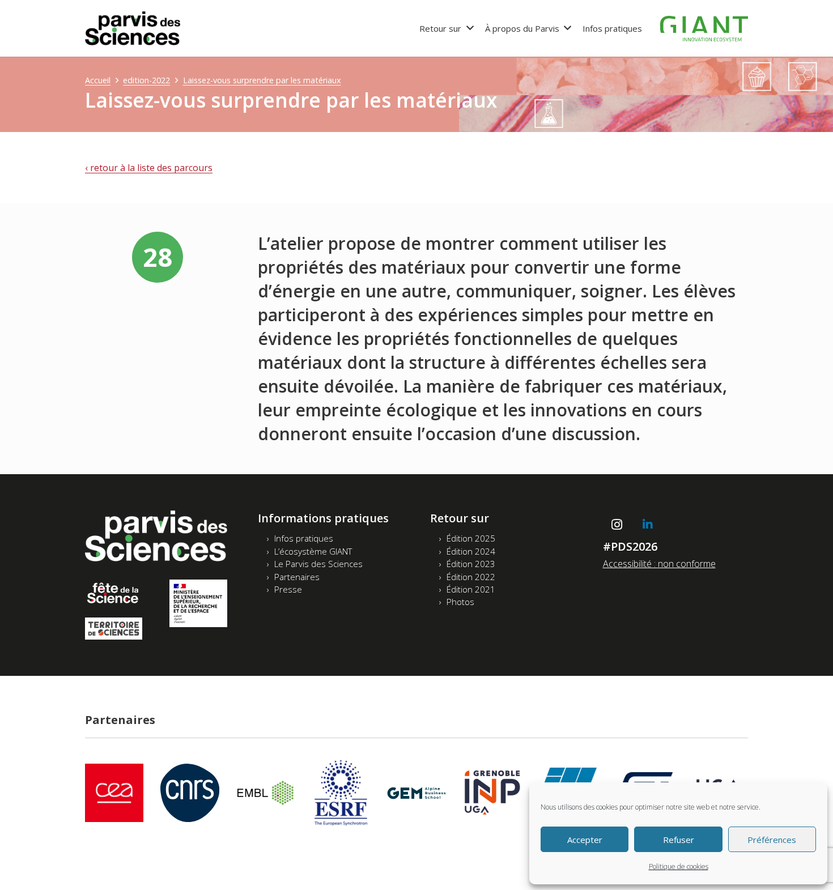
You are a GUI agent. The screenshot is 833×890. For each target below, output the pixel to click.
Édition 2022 (471, 576)
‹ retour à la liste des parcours (148, 167)
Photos (460, 601)
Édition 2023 (471, 563)
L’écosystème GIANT (313, 551)
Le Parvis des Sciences (318, 563)
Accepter (584, 839)
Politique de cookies (678, 866)
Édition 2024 (471, 551)
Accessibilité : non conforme (659, 563)
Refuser (678, 839)
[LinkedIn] (648, 524)
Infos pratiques (303, 538)
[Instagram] (617, 524)
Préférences (771, 839)
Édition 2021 (471, 589)
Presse (288, 589)
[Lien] (132, 28)
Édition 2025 (471, 538)
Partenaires (297, 576)
